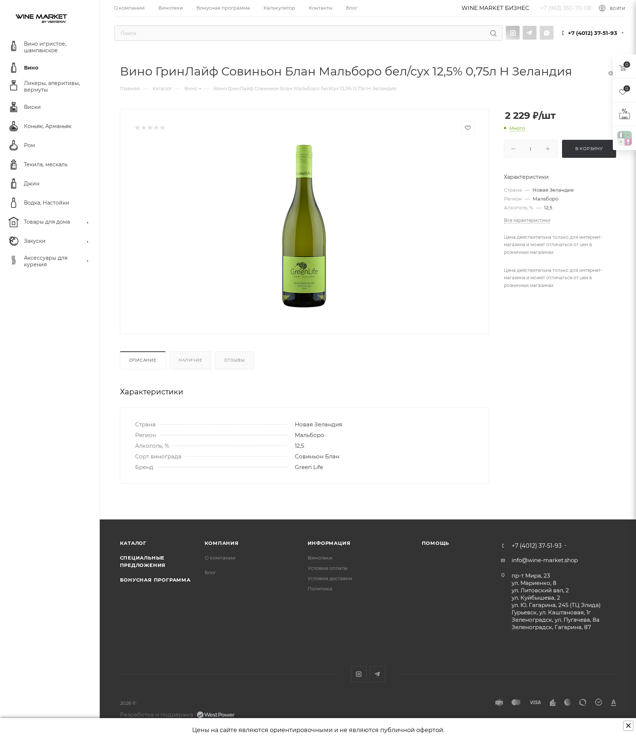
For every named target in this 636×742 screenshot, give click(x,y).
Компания (222, 543)
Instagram (513, 33)
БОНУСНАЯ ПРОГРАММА (155, 580)
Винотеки (320, 558)
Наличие (190, 360)
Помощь (435, 543)
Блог (210, 572)
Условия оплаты (327, 568)
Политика (320, 589)
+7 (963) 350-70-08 (565, 8)
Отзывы (234, 360)
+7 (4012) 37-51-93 (592, 32)
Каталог (133, 543)
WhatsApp (547, 33)
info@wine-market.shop (545, 560)
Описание (142, 360)
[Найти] (493, 33)
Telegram (530, 33)
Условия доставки (330, 578)
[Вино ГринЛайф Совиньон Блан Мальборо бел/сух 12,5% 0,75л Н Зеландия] (304, 226)
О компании (220, 558)
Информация (329, 543)
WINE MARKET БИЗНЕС (495, 7)
